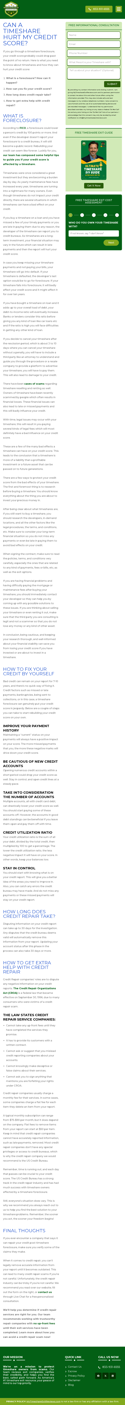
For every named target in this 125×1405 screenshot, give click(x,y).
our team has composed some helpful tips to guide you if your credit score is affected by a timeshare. (31, 160)
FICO (23, 128)
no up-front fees (44, 1323)
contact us (45, 1292)
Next (111, 242)
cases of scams (34, 383)
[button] (119, 9)
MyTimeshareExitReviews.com (44, 1401)
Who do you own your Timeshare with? (93, 224)
